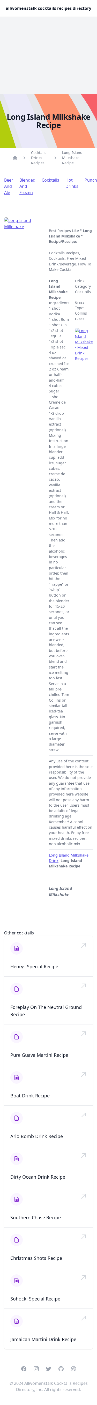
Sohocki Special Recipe (35, 1299)
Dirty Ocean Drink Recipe (37, 1177)
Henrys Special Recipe (34, 966)
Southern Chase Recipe (35, 1217)
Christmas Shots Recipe (36, 1258)
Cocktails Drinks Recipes (38, 157)
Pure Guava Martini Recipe (39, 1055)
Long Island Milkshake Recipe (72, 157)
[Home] (15, 157)
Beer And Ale (8, 186)
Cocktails (50, 180)
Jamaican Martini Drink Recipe (43, 1339)
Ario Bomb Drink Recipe (36, 1136)
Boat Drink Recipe (30, 1095)
